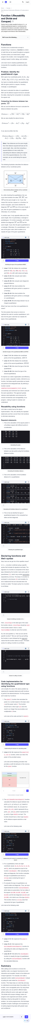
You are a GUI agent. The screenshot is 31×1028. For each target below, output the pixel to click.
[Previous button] (22, 1016)
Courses (8, 8)
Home (2, 8)
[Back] (3, 2)
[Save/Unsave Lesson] (13, 21)
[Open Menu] (28, 237)
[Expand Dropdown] (27, 37)
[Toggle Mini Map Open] (10, 2)
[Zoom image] (15, 780)
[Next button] (26, 1016)
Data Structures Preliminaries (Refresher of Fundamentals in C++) (15, 10)
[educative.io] (6, 2)
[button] (4, 248)
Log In (27, 2)
